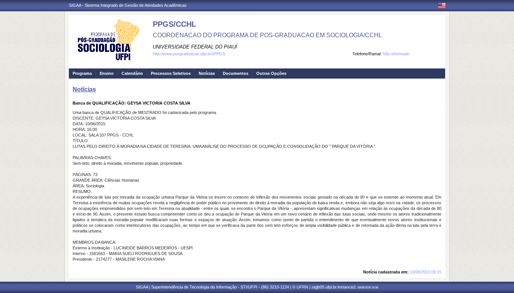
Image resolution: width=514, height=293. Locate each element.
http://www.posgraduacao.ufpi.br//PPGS (189, 54)
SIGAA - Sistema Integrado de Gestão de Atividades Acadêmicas (128, 5)
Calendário (132, 73)
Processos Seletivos (171, 73)
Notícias (207, 73)
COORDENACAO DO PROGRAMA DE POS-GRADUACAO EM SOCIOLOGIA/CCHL (267, 35)
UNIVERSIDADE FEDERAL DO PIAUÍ (195, 47)
